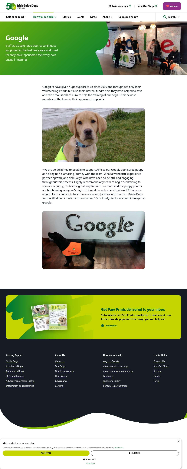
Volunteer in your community (118, 371)
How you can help (43, 16)
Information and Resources (20, 385)
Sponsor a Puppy (128, 16)
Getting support (15, 16)
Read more (119, 448)
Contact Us (159, 361)
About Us (59, 361)
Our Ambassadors (64, 371)
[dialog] (91, 453)
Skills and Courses (15, 376)
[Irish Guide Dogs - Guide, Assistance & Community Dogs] (26, 6)
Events (80, 16)
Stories (67, 16)
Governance (61, 380)
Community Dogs (15, 371)
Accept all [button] (46, 453)
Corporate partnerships (115, 385)
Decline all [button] (134, 453)
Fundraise (108, 376)
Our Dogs (60, 366)
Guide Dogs (12, 361)
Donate (174, 6)
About (106, 16)
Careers (59, 385)
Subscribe (111, 325)
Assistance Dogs (14, 366)
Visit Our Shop (146, 6)
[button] (91, 459)
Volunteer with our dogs (115, 366)
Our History (61, 376)
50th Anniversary (118, 6)
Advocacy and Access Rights (20, 380)
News (93, 16)
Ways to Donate (111, 361)
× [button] (178, 441)
